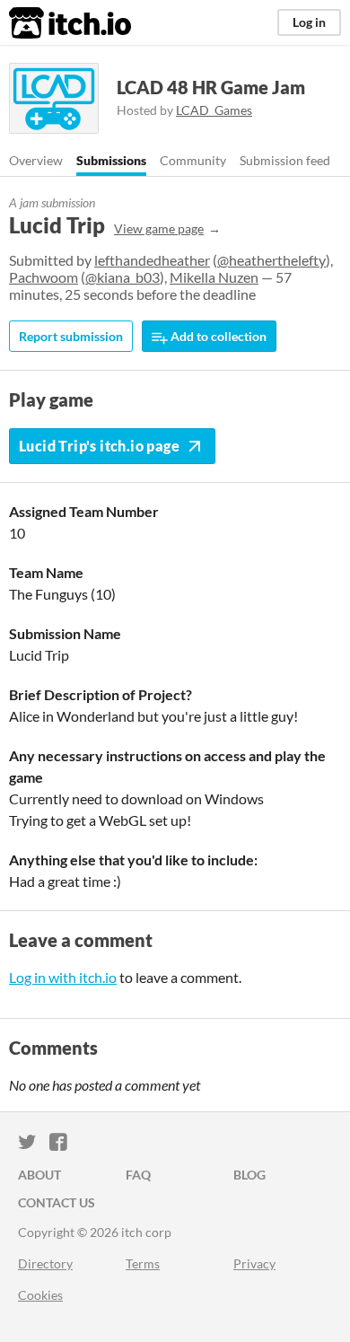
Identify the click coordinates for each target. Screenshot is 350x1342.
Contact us (56, 1202)
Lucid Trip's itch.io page (99, 445)
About (39, 1174)
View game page (159, 228)
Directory (45, 1263)
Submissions (111, 160)
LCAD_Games (214, 110)
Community (193, 160)
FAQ (138, 1174)
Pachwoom (43, 276)
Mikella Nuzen (214, 276)
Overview (36, 160)
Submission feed (285, 160)
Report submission (71, 336)
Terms (143, 1263)
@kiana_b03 (122, 276)
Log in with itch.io (63, 977)
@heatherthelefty (271, 259)
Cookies (40, 1295)
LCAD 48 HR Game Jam (211, 87)
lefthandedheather (152, 259)
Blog (249, 1174)
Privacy (254, 1263)
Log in (309, 22)
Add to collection (217, 336)
